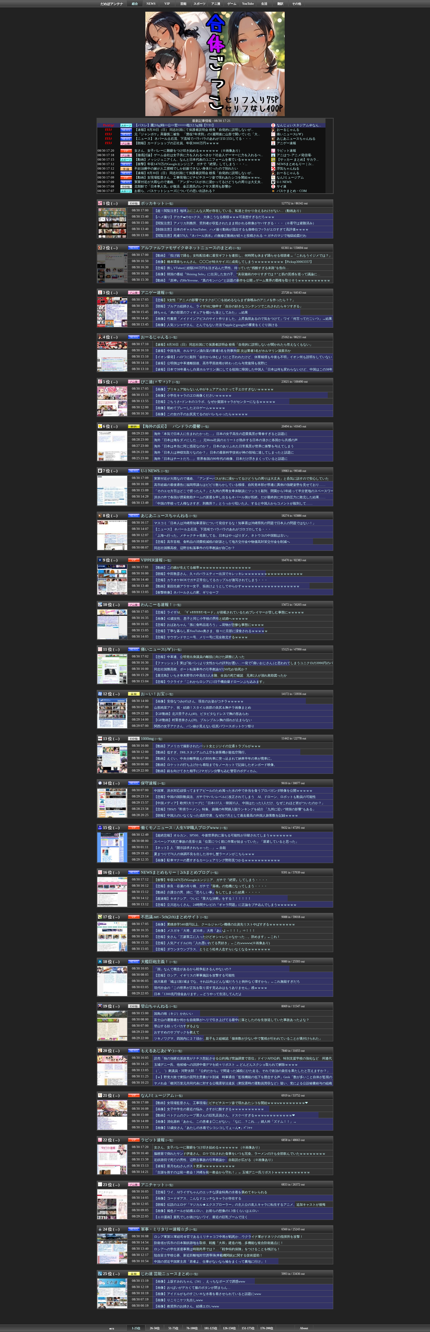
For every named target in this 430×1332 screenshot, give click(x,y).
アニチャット (153, 1185)
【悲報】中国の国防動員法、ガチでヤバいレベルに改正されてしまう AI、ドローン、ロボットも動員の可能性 (235, 797)
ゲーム (231, 3)
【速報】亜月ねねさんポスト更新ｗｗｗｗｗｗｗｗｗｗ (194, 1166)
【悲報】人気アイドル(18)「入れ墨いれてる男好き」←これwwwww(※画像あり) (212, 943)
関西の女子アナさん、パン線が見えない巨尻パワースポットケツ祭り (204, 726)
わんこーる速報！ (157, 604)
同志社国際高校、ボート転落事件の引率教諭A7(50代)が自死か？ (201, 669)
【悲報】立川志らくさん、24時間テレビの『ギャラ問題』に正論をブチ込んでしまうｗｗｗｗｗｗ (225, 905)
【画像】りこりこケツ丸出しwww (178, 1300)
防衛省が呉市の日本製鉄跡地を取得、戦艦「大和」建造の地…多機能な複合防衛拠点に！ (218, 1243)
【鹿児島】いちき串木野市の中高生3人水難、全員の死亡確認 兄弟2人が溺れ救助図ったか (220, 675)
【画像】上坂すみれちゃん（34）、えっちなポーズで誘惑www (199, 1281)
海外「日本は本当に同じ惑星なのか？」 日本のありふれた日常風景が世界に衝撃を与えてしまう (224, 446)
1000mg (147, 738)
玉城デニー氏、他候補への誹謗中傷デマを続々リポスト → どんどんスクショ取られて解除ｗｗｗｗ (226, 1064)
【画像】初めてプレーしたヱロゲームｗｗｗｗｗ (189, 408)
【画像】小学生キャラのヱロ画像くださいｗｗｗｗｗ (193, 395)
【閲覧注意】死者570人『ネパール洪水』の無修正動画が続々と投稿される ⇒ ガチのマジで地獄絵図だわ (230, 235)
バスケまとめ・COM (292, 191)
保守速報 (149, 783)
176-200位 (266, 1328)
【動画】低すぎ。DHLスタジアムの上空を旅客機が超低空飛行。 (201, 752)
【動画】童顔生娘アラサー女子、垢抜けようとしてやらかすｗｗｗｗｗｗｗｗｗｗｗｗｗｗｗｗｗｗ (227, 586)
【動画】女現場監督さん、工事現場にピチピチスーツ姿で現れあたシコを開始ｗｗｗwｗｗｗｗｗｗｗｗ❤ (231, 1103)
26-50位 (155, 1328)
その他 (296, 3)
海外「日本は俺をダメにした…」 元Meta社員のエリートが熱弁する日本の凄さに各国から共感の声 (226, 440)
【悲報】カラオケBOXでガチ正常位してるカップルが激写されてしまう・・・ (211, 580)
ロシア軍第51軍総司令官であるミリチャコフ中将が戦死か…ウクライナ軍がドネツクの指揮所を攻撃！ (228, 1237)
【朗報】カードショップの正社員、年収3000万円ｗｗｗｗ (176, 143)
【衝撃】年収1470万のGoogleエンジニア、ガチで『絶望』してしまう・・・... (190, 164)
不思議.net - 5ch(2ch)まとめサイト (170, 917)
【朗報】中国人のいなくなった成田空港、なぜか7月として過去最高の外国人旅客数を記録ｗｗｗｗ (226, 815)
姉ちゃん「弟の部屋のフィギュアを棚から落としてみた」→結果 (201, 312)
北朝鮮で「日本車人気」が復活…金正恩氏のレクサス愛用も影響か (182, 186)
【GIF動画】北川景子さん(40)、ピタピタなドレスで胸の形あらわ (201, 714)
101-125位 (210, 1328)
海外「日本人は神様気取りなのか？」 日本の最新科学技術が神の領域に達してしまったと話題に (224, 452)
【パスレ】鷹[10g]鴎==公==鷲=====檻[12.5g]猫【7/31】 (174, 125)
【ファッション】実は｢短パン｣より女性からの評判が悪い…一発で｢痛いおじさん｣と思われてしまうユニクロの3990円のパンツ (243, 665)
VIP (167, 3)
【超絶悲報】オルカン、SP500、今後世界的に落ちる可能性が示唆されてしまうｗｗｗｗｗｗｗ (223, 835)
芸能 (183, 3)
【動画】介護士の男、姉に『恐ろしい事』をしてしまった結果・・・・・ (207, 892)
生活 (264, 3)
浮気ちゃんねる (288, 168)
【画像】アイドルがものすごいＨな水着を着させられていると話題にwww (207, 1294)
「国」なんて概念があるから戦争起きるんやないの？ (193, 969)
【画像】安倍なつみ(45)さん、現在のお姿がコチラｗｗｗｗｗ (199, 701)
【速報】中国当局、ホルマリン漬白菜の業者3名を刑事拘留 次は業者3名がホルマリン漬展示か (222, 351)
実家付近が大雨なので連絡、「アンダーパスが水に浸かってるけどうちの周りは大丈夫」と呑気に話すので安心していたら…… (241, 481)
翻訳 (280, 3)
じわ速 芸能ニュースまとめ (165, 1274)
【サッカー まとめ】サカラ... (298, 159)
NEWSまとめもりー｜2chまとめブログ (175, 872)
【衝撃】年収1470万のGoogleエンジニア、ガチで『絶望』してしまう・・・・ (211, 880)
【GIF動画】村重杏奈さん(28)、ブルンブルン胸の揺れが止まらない (203, 720)
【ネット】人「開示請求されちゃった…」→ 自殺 (190, 848)
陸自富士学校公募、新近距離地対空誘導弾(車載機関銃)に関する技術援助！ (208, 1255)
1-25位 (136, 1328)
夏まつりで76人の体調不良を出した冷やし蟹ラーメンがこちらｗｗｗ (204, 854)
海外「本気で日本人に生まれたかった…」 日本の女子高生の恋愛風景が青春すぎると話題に (220, 434)
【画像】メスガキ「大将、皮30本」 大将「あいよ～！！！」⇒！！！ (204, 930)
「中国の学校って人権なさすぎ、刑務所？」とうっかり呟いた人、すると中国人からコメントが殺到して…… (233, 503)
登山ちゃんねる (155, 1006)
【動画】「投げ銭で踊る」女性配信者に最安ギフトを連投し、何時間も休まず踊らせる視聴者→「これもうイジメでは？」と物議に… (243, 258)
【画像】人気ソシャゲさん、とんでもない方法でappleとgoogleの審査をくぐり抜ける (216, 325)
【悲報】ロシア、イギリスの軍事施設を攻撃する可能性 (194, 975)
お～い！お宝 (153, 694)
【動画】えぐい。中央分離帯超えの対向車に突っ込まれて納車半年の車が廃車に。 (214, 758)
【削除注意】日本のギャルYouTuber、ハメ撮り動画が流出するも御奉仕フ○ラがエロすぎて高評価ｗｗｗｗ (231, 229)
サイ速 (281, 186)
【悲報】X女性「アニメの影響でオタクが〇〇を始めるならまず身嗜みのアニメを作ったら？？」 (224, 300)
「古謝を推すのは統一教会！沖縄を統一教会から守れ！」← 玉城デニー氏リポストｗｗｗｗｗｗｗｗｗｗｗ (232, 1172)
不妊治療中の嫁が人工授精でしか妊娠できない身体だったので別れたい (186, 168)
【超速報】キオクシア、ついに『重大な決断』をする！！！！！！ (202, 898)
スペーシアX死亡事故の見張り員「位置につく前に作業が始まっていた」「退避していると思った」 (226, 841)
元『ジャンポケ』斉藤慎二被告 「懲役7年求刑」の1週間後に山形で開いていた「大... (197, 134)
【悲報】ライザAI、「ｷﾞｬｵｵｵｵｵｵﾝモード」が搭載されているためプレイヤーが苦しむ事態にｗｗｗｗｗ (229, 612)
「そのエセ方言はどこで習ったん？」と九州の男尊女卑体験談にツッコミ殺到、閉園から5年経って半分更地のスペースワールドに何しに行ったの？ (244, 493)
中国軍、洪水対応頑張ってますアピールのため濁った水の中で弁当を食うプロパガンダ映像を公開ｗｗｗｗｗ (233, 790)
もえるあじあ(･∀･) (157, 1051)
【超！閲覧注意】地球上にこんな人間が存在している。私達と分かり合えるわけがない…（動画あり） (228, 211)
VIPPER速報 (152, 560)
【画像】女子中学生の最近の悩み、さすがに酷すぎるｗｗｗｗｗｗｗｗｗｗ (209, 1109)
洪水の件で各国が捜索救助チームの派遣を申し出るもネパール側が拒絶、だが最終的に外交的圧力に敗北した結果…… (239, 497)
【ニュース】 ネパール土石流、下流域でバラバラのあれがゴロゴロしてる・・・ (193, 139)
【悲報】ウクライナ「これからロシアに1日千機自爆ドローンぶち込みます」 (210, 682)
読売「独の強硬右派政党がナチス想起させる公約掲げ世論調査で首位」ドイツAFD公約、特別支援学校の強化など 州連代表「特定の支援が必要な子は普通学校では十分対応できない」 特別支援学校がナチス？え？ (243, 1060)
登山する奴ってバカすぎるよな (176, 1026)
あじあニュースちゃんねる (296, 138)
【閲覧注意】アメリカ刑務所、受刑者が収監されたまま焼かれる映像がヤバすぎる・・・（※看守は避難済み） (235, 223)
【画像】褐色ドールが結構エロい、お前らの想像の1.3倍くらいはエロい (206, 1211)
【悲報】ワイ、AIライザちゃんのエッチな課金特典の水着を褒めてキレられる (210, 1192)
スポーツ (200, 3)
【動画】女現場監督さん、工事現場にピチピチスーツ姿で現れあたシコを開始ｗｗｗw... (198, 177)
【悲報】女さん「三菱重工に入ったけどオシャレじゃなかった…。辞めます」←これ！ (217, 937)
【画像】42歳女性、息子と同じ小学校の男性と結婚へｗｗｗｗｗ (201, 618)
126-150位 (229, 1328)
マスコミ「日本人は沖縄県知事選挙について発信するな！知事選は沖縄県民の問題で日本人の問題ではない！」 (235, 523)
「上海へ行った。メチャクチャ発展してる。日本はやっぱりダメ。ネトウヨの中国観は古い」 (222, 535)
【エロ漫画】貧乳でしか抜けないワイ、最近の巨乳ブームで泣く (201, 1217)
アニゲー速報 (286, 143)
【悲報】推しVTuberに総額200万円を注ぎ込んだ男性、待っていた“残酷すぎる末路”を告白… (221, 268)
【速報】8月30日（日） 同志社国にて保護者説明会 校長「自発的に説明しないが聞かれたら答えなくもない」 (233, 344)
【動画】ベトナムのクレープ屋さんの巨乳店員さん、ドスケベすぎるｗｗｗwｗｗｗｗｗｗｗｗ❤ (224, 1115)
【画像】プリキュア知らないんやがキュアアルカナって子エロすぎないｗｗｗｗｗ (214, 389)
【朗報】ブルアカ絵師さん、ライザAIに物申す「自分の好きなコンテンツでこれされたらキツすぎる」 (228, 306)
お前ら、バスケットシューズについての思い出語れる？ (174, 191)
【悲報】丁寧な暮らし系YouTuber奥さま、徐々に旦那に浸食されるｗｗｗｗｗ (211, 631)
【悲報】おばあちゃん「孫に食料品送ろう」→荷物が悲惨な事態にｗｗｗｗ (209, 625)
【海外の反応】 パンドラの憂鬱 (171, 426)
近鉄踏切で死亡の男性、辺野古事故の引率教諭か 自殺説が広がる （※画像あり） (214, 1160)
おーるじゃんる (288, 130)
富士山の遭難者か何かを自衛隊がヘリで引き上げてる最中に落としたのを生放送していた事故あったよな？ (231, 1020)
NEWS (151, 3)
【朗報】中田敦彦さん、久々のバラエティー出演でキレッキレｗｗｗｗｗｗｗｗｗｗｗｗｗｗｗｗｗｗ (228, 574)
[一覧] (169, 203)
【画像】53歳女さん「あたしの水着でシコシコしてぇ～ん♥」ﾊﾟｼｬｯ (203, 1128)
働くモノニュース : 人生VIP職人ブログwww (180, 828)
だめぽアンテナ (112, 4)
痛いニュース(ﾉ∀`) (290, 134)
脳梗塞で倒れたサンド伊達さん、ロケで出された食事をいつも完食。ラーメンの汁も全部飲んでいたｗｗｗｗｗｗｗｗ (239, 1153)
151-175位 (248, 1328)
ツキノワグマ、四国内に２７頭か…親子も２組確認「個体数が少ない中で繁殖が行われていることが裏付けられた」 (238, 1038)
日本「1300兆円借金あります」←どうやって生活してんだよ (198, 994)
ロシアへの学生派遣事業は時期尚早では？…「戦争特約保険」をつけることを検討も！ (217, 1249)
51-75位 (173, 1328)
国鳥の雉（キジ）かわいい (173, 1013)
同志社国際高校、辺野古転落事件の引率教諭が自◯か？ (194, 548)
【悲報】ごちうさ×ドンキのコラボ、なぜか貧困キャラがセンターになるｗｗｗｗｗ (214, 402)
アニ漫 (215, 3)
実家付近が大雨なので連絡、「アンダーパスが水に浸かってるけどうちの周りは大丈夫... (198, 182)
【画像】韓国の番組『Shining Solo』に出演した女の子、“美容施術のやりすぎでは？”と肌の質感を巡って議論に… (237, 274)
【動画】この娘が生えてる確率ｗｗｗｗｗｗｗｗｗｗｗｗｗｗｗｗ (202, 567)
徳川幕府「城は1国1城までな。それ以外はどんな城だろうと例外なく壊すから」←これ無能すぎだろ (227, 981)
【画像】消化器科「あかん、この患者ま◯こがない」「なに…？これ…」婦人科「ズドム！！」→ (225, 1121)
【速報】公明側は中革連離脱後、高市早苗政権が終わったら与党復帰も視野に (210, 363)
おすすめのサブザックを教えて (176, 1032)
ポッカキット (153, 203)
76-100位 (192, 1328)
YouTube (248, 3)
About (304, 1328)
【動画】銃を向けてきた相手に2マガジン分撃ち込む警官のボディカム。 (206, 771)
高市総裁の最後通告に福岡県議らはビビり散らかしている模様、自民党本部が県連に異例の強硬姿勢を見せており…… (239, 485)
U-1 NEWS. (284, 182)
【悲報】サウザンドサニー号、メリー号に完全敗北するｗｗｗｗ (201, 637)
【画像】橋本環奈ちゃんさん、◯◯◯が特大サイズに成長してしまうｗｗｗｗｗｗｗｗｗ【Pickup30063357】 (233, 262)
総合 (135, 3)
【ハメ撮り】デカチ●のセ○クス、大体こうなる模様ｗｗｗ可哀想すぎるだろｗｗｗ (214, 217)
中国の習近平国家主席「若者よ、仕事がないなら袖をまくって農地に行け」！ (210, 1261)
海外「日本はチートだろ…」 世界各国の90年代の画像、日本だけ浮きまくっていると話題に (221, 458)
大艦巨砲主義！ (155, 962)
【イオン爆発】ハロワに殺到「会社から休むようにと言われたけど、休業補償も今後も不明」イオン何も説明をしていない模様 (243, 359)
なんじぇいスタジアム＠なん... (299, 125)
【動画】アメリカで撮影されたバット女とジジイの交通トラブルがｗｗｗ (207, 746)
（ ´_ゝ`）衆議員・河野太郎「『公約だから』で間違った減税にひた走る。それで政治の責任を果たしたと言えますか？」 (242, 1071)
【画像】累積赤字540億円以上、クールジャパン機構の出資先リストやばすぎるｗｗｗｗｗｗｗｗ (224, 924)
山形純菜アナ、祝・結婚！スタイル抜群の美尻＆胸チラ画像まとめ (202, 707)
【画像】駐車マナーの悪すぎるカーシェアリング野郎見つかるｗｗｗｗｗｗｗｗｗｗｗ (217, 860)
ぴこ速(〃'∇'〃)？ (156, 382)
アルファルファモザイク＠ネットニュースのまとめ (186, 248)
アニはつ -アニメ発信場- (294, 155)
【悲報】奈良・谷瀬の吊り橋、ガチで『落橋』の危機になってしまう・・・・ (210, 886)
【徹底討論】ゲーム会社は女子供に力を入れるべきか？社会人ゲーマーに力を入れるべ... (198, 155)
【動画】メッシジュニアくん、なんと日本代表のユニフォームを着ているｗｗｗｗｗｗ (197, 159)
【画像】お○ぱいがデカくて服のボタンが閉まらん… (192, 1287)
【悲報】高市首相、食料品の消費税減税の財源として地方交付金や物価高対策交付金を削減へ (222, 542)
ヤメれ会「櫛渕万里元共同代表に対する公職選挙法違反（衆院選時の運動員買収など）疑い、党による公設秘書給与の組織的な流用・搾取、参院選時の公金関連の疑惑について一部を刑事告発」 (243, 1085)
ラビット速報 (286, 150)
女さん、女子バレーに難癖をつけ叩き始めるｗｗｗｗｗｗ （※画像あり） (188, 150)
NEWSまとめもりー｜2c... (295, 164)
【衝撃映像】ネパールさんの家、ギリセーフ (186, 592)
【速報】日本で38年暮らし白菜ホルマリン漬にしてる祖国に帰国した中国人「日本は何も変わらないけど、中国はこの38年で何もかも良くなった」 (243, 371)
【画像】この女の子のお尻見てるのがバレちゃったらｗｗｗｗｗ (201, 414)
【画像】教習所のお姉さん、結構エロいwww (186, 1306)
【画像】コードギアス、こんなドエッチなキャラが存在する (197, 1198)
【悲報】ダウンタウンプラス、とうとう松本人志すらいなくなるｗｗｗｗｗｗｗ (212, 949)
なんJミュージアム (290, 177)
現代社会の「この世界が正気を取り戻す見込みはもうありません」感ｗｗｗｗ (210, 988)
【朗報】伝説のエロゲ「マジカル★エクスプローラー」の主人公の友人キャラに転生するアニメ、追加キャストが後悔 (239, 1204)
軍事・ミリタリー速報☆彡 (165, 1229)
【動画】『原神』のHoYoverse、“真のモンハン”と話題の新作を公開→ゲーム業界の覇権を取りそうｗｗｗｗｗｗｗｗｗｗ (242, 280)
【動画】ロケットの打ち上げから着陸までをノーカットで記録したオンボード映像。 (215, 765)
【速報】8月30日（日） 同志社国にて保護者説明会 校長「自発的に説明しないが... (193, 130)
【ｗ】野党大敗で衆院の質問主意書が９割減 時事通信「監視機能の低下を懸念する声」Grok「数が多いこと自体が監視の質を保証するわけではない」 (243, 1079)
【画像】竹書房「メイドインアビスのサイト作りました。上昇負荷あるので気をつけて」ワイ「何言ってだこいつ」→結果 (243, 319)
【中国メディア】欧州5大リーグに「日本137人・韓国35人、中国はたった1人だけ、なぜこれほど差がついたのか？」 (239, 803)
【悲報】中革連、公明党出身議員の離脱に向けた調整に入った (199, 657)
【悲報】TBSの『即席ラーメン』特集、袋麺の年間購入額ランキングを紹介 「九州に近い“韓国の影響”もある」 (235, 809)
